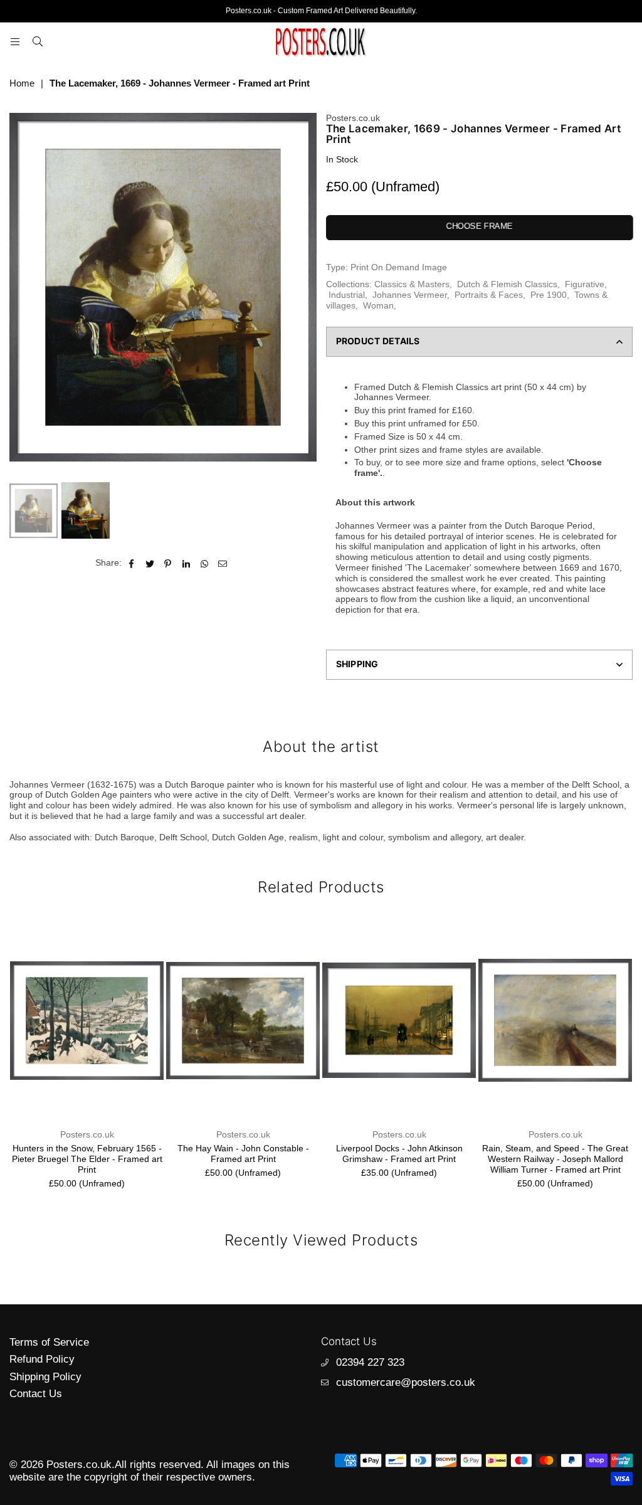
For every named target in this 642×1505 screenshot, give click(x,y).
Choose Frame (479, 226)
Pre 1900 (548, 295)
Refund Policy (42, 1359)
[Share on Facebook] (132, 562)
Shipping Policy (45, 1377)
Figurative (584, 284)
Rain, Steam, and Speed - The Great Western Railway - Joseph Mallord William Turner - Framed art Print (555, 1159)
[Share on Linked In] (186, 562)
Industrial (347, 295)
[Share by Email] (223, 562)
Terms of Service (49, 1342)
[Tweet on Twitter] (150, 562)
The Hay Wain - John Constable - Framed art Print (243, 1153)
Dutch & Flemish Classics (507, 284)
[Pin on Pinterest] (168, 562)
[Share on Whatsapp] (204, 562)
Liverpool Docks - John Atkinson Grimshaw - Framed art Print (399, 1153)
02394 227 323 (370, 1362)
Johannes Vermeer (409, 295)
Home (21, 83)
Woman (378, 305)
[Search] (37, 41)
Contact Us (35, 1394)
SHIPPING (357, 663)
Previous (20, 294)
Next (306, 294)
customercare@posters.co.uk (405, 1382)
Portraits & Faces (489, 295)
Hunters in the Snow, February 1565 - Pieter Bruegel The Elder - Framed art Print (87, 1159)
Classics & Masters (412, 284)
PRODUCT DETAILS (378, 340)
